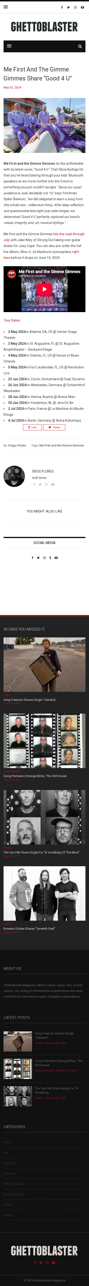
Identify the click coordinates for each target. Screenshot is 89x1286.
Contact (9, 1215)
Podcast (9, 1163)
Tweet (56, 427)
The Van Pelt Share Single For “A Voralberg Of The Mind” (42, 852)
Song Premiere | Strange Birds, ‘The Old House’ (35, 776)
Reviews (9, 1173)
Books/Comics (14, 1194)
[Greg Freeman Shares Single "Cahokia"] (44, 665)
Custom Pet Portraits (17, 592)
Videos (7, 695)
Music (8, 1142)
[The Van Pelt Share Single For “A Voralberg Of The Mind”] (44, 817)
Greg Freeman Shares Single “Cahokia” (30, 700)
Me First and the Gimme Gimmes (61, 445)
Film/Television (14, 1184)
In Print (8, 1204)
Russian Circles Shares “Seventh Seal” (29, 928)
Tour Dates (12, 320)
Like (34, 427)
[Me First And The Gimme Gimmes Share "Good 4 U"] (44, 129)
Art (6, 1152)
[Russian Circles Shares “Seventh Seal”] (44, 894)
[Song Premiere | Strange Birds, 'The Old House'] (44, 741)
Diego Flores (17, 445)
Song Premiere (12, 771)
